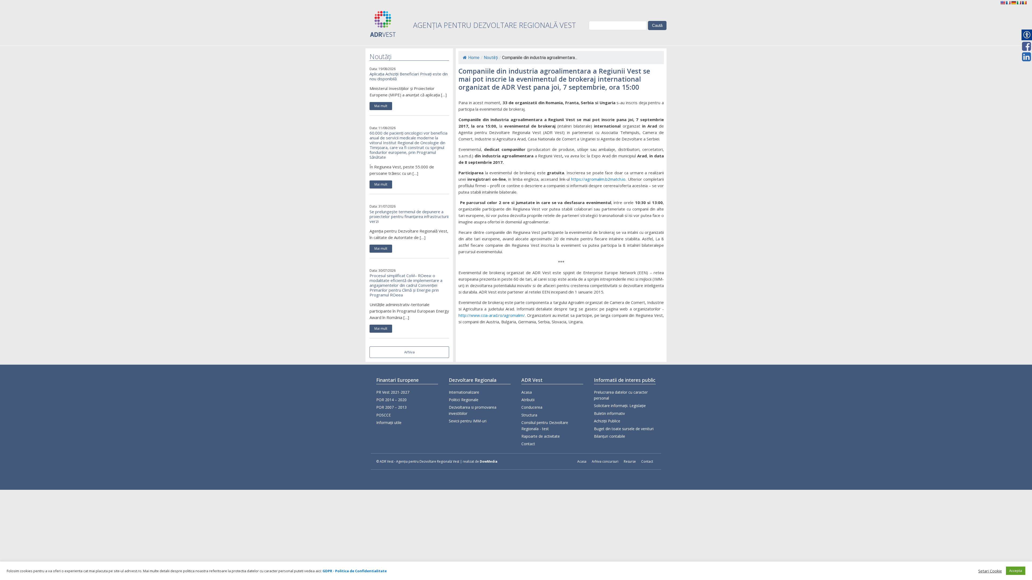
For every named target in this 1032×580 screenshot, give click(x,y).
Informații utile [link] (389, 422)
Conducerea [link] (531, 407)
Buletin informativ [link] (609, 413)
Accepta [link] (1015, 570)
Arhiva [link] (409, 352)
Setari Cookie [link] (990, 570)
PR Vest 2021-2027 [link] (392, 392)
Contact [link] (528, 443)
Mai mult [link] (380, 106)
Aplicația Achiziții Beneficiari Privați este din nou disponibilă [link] (409, 76)
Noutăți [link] (491, 57)
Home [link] (473, 57)
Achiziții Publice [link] (607, 420)
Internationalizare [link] (464, 392)
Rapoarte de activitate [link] (540, 436)
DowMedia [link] (488, 461)
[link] (1002, 3)
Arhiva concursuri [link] (605, 461)
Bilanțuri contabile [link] (609, 436)
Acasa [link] (526, 392)
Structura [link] (529, 415)
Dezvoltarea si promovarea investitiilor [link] (472, 410)
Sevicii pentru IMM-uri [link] (467, 420)
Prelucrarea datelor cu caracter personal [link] (621, 395)
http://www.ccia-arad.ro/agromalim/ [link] (491, 315)
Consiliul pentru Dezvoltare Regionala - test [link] (544, 425)
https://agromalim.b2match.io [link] (598, 179)
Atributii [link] (528, 399)
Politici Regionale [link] (463, 399)
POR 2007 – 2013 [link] (391, 407)
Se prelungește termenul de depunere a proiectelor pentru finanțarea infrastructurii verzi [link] (409, 216)
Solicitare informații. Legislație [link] (620, 405)
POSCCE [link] (383, 415)
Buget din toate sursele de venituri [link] (624, 428)
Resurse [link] (630, 461)
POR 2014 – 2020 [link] (391, 399)
